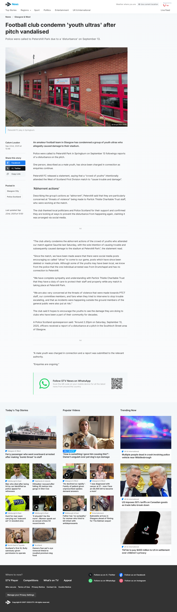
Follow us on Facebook (135, 575)
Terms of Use (24, 587)
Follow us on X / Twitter (104, 575)
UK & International (81, 10)
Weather (119, 4)
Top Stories (11, 10)
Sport (37, 10)
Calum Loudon (12, 142)
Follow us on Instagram (135, 581)
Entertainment (62, 10)
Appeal (68, 580)
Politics (47, 10)
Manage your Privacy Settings (20, 595)
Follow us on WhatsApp (104, 581)
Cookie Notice (64, 587)
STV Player (11, 580)
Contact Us (51, 587)
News (8, 17)
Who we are (10, 587)
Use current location (149, 4)
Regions (25, 10)
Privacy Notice (38, 587)
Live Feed (165, 10)
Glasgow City (13, 191)
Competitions (30, 580)
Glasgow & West (23, 17)
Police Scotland (14, 197)
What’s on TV (51, 580)
